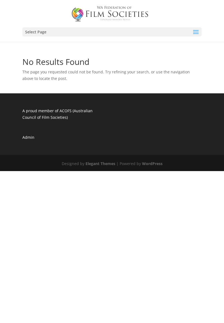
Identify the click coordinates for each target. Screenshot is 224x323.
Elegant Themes (100, 163)
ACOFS (66, 110)
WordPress (152, 163)
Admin (28, 137)
